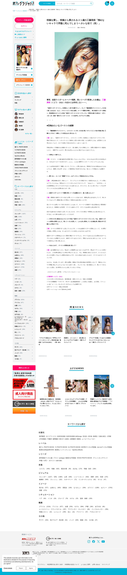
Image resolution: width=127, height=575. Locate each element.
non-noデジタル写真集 (104, 447)
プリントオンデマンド (21, 170)
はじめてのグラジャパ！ (24, 31)
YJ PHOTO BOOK (20, 150)
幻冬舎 (90, 436)
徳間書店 (56, 439)
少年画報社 (43, 439)
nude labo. (18, 179)
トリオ (19, 282)
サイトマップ (106, 564)
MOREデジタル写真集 (88, 447)
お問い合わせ (96, 564)
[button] (113, 333)
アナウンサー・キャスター (23, 320)
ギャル (19, 243)
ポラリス (17, 176)
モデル (19, 308)
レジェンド (20, 329)
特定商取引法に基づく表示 (55, 564)
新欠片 (61, 439)
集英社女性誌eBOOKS (46, 450)
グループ (19, 285)
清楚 (18, 270)
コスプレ (20, 193)
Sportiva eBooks (20, 156)
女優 (18, 305)
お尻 (18, 219)
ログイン (24, 26)
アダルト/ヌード (19, 338)
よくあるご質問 (21, 37)
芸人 (18, 332)
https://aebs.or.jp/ (36, 554)
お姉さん (20, 255)
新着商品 (17, 97)
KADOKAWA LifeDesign (74, 436)
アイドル (20, 302)
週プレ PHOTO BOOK (21, 147)
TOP (14, 10)
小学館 (109, 436)
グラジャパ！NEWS (23, 85)
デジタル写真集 (21, 75)
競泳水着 (19, 199)
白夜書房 (73, 439)
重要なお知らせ (24, 368)
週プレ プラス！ (21, 80)
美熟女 (19, 258)
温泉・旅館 (20, 291)
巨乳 (19, 216)
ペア (18, 279)
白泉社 (67, 439)
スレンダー (20, 213)
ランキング (18, 100)
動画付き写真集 (19, 165)
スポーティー (20, 237)
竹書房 (49, 439)
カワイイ (20, 264)
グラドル (20, 299)
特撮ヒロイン (20, 326)
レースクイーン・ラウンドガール (23, 317)
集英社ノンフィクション (63, 450)
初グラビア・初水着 (22, 350)
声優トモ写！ (18, 173)
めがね (19, 202)
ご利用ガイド (21, 34)
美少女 (19, 252)
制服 (18, 196)
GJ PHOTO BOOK (20, 153)
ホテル (19, 288)
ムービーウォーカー (88, 439)
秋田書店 (42, 436)
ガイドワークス (51, 436)
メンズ (19, 353)
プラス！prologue (20, 162)
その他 (19, 359)
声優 (18, 311)
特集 (16, 103)
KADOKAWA (61, 436)
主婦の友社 (102, 436)
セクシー (20, 267)
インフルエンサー (22, 323)
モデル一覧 (28, 133)
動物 (18, 356)
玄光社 (85, 436)
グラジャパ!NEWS (22, 10)
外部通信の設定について (72, 564)
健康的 (19, 231)
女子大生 (19, 314)
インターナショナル (22, 240)
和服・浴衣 (20, 205)
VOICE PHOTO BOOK (21, 167)
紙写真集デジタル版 (20, 159)
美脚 (18, 225)
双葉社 (79, 439)
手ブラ (19, 347)
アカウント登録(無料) (24, 20)
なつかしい (20, 261)
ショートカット (21, 222)
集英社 (95, 436)
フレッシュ (20, 234)
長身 (18, 228)
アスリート (20, 335)
